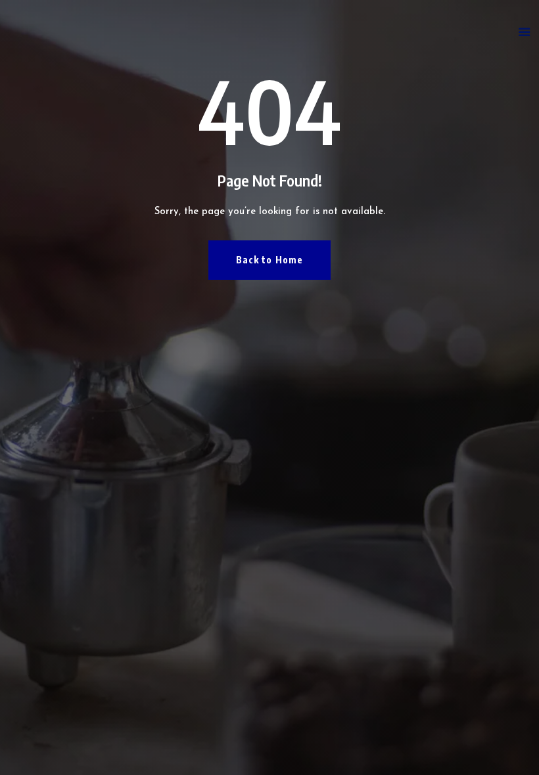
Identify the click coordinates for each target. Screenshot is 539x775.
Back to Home (269, 259)
